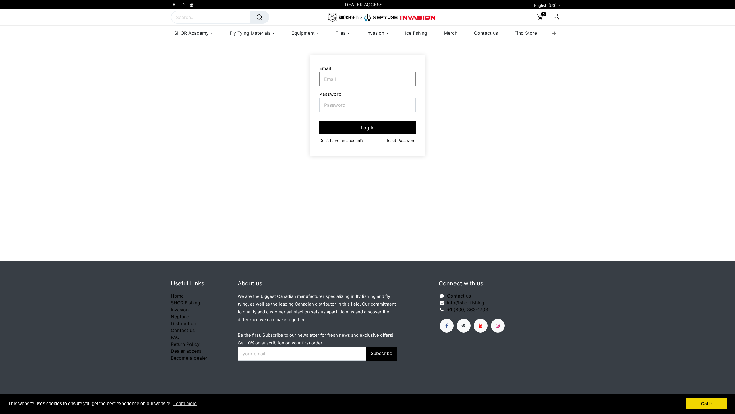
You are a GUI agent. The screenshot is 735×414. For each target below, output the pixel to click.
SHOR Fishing (185, 303)
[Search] (259, 17)
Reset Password (401, 140)
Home (177, 296)
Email (325, 68)
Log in (367, 128)
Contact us (183, 330)
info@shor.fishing (465, 303)
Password (330, 94)
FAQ (175, 337)
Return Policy (185, 344)
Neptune (180, 316)
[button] (554, 33)
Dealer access (186, 351)
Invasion (180, 310)
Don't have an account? (341, 140)
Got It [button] (706, 403)
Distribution (183, 323)
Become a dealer (189, 358)
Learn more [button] (185, 403)
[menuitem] (416, 33)
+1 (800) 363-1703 (467, 310)
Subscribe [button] (381, 353)
